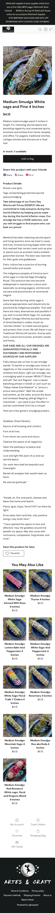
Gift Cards (17, 846)
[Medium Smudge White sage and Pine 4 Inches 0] (27, 70)
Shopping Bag (38, 835)
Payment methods (12, 895)
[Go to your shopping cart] (46, 29)
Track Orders (38, 824)
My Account (17, 824)
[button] (8, 29)
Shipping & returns (32, 895)
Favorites (17, 835)
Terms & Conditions (20, 890)
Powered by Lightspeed (27, 904)
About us (47, 895)
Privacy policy (38, 890)
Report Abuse (27, 899)
